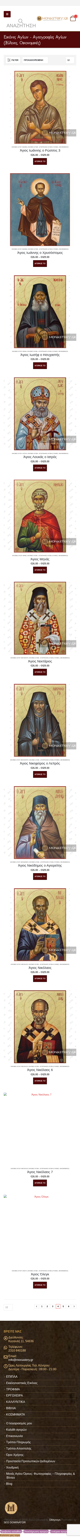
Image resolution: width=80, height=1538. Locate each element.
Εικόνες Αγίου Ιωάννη (19, 147)
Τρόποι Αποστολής (18, 1448)
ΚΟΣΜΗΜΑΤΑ (15, 1414)
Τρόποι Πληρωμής (18, 1442)
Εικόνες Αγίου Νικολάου (19, 964)
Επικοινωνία (14, 1436)
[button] (7, 14)
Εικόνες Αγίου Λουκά (19, 453)
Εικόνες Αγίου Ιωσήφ (19, 351)
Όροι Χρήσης (15, 1454)
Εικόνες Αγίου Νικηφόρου (19, 760)
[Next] (74, 1306)
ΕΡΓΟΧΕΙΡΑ (14, 1395)
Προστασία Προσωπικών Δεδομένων (30, 1461)
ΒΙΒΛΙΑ (11, 1408)
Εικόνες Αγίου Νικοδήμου (19, 862)
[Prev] (36, 1306)
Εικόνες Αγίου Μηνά (19, 555)
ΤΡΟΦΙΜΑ (13, 1389)
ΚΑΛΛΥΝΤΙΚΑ (15, 1401)
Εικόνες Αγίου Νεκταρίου (19, 658)
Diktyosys (54, 1519)
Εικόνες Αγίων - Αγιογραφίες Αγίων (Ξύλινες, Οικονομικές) (48, 147)
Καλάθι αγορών (16, 1429)
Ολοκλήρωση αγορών (36, 1531)
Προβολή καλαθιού (11, 1531)
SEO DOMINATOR (15, 1522)
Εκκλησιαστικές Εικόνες (22, 1383)
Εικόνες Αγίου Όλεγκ (19, 1271)
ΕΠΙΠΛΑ (11, 1376)
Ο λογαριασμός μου (19, 1423)
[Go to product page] (40, 107)
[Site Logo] (53, 18)
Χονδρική (12, 1467)
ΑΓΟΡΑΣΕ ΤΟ (40, 161)
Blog (9, 1483)
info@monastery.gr (20, 1359)
